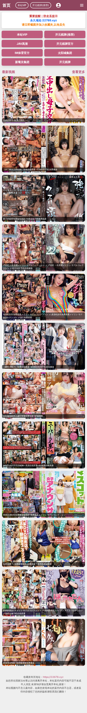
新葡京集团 (22, 62)
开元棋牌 (65, 62)
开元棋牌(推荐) (40, 5)
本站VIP (22, 5)
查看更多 (78, 72)
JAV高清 (22, 43)
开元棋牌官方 (64, 43)
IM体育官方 (22, 52)
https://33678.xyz (53, 676)
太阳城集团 (65, 52)
